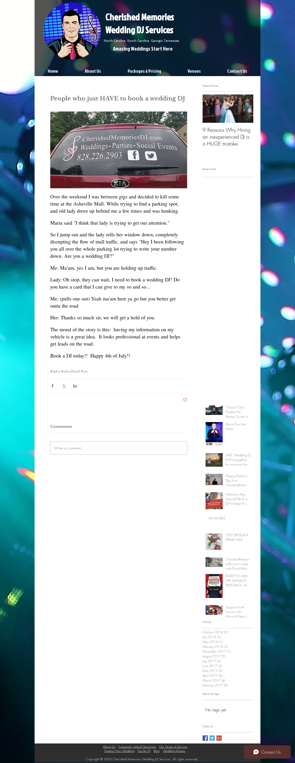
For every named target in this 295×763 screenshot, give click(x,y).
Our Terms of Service (173, 747)
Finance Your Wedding (119, 751)
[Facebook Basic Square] (205, 738)
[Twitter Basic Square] (212, 738)
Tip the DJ (144, 751)
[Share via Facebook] (52, 386)
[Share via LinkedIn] (75, 386)
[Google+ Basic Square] (219, 738)
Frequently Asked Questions (137, 747)
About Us (109, 747)
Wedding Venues (174, 751)
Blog (157, 751)
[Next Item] (246, 108)
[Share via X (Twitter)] (64, 386)
